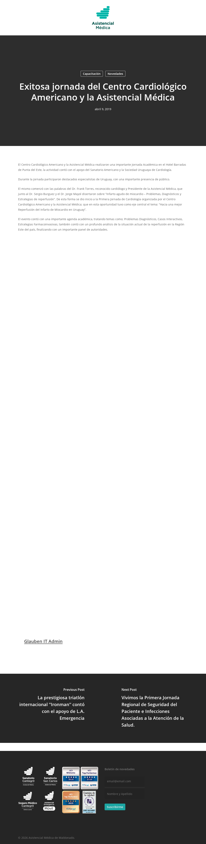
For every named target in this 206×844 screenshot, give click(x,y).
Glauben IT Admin (43, 641)
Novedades (115, 74)
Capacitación (92, 74)
